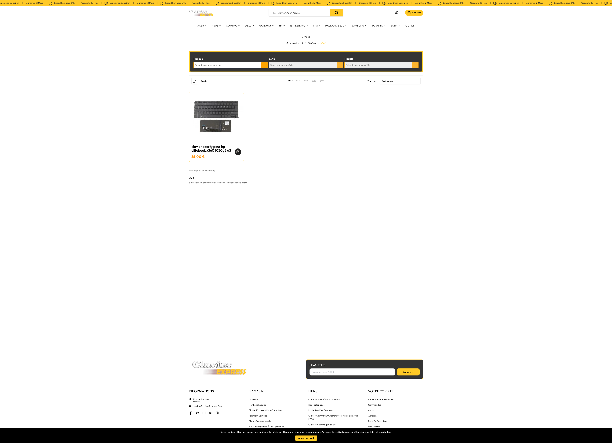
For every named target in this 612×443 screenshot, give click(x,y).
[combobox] (230, 65)
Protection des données (320, 410)
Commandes (374, 404)
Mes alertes (374, 426)
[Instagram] (217, 413)
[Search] (336, 12)
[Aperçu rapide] (216, 120)
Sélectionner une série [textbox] (281, 65)
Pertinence (400, 81)
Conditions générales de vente (324, 399)
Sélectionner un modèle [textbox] (358, 65)
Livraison (253, 399)
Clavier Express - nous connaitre (265, 410)
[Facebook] (190, 413)
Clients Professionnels (260, 421)
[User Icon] (396, 12)
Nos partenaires (316, 404)
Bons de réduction (377, 421)
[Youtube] (204, 413)
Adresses (372, 415)
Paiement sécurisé (258, 415)
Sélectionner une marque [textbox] (208, 65)
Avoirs (371, 410)
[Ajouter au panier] (238, 151)
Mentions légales (257, 404)
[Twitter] (197, 413)
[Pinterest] (210, 413)
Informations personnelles (381, 399)
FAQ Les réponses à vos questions (266, 426)
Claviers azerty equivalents (321, 424)
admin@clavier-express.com (207, 406)
